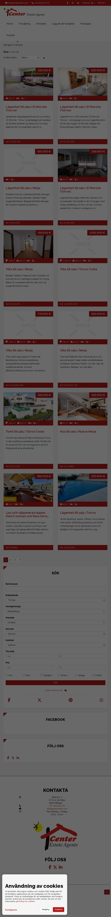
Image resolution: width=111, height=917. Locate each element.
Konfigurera (11, 910)
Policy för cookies (27, 901)
